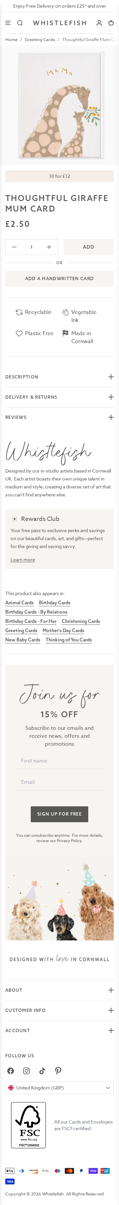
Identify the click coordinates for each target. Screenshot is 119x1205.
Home (11, 39)
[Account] (99, 23)
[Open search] (20, 23)
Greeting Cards (40, 39)
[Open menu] (8, 23)
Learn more (23, 559)
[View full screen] (59, 105)
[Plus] (49, 247)
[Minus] (14, 247)
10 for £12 (59, 176)
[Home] (59, 23)
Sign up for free (59, 814)
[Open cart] (111, 23)
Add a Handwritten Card (59, 278)
